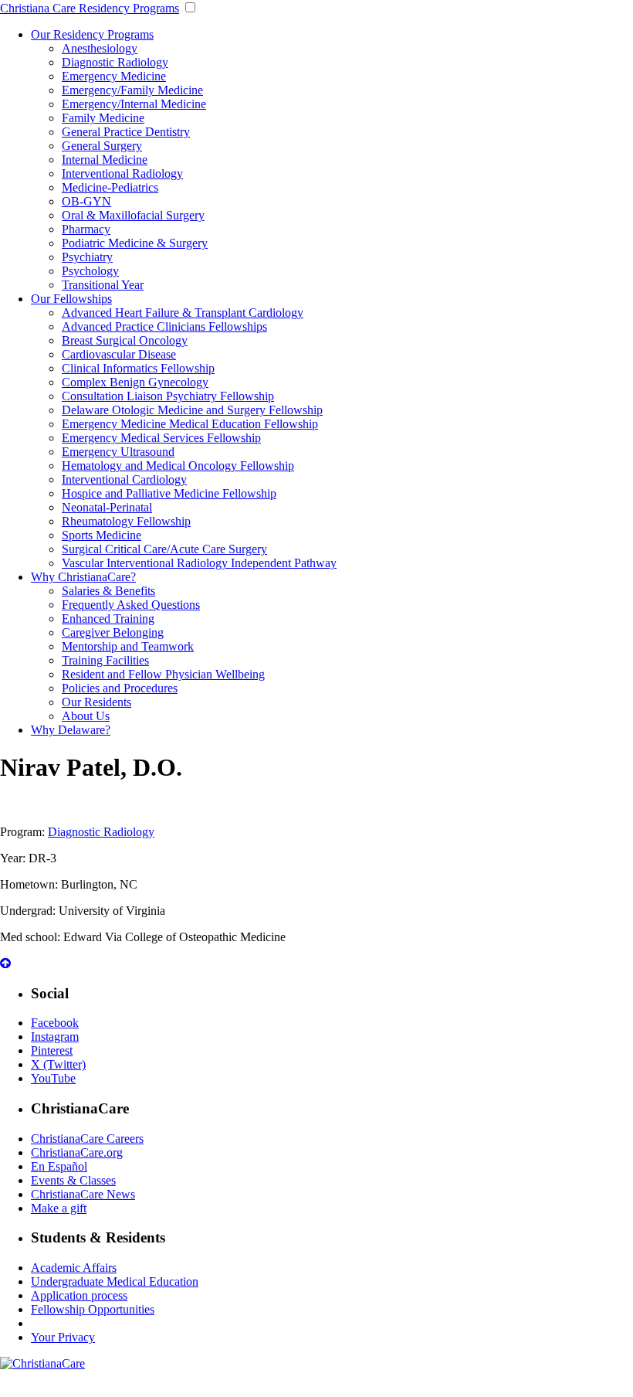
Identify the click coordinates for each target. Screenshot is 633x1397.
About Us (86, 715)
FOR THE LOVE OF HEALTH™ (316, 1389)
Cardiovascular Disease (119, 354)
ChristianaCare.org (77, 1152)
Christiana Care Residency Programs (89, 8)
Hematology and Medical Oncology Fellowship (178, 465)
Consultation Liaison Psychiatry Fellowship (168, 396)
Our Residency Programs (92, 34)
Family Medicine (103, 117)
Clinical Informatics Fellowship (138, 368)
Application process (79, 1295)
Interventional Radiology (122, 173)
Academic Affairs (74, 1267)
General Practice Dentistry (126, 131)
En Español (59, 1166)
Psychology (90, 270)
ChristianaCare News (83, 1194)
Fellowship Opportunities (92, 1309)
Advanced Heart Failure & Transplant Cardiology (182, 312)
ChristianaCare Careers (87, 1138)
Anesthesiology (99, 48)
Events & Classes (73, 1180)
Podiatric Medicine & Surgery (135, 243)
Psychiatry (87, 256)
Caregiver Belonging (113, 632)
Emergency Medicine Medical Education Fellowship (190, 423)
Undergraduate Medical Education (114, 1281)
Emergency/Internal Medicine (134, 103)
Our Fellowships (71, 298)
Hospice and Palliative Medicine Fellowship (169, 493)
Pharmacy (86, 229)
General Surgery (102, 145)
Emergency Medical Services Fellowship (161, 437)
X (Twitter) (58, 1064)
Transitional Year (103, 284)
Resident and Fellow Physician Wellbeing (163, 674)
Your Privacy (63, 1337)
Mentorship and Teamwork (128, 646)
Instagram (55, 1036)
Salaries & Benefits (108, 590)
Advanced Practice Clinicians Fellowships (164, 326)
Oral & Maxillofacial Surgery (133, 215)
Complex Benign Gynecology (135, 382)
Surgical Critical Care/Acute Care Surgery (164, 549)
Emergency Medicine (114, 76)
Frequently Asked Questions (131, 604)
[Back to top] (5, 963)
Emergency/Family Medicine (132, 90)
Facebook (55, 1022)
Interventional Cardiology (124, 479)
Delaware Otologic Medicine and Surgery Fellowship (192, 409)
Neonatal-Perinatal (107, 507)
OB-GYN (86, 201)
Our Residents (96, 702)
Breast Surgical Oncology (125, 340)
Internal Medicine (104, 159)
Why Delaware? (70, 729)
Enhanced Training (108, 618)
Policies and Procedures (120, 688)
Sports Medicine (101, 535)
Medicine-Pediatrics (110, 187)
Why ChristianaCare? (83, 576)
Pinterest (52, 1050)
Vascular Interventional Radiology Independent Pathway (199, 562)
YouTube (53, 1078)
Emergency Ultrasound (118, 451)
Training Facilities (105, 660)
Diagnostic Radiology (115, 62)
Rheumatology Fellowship (126, 521)
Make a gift (58, 1208)
